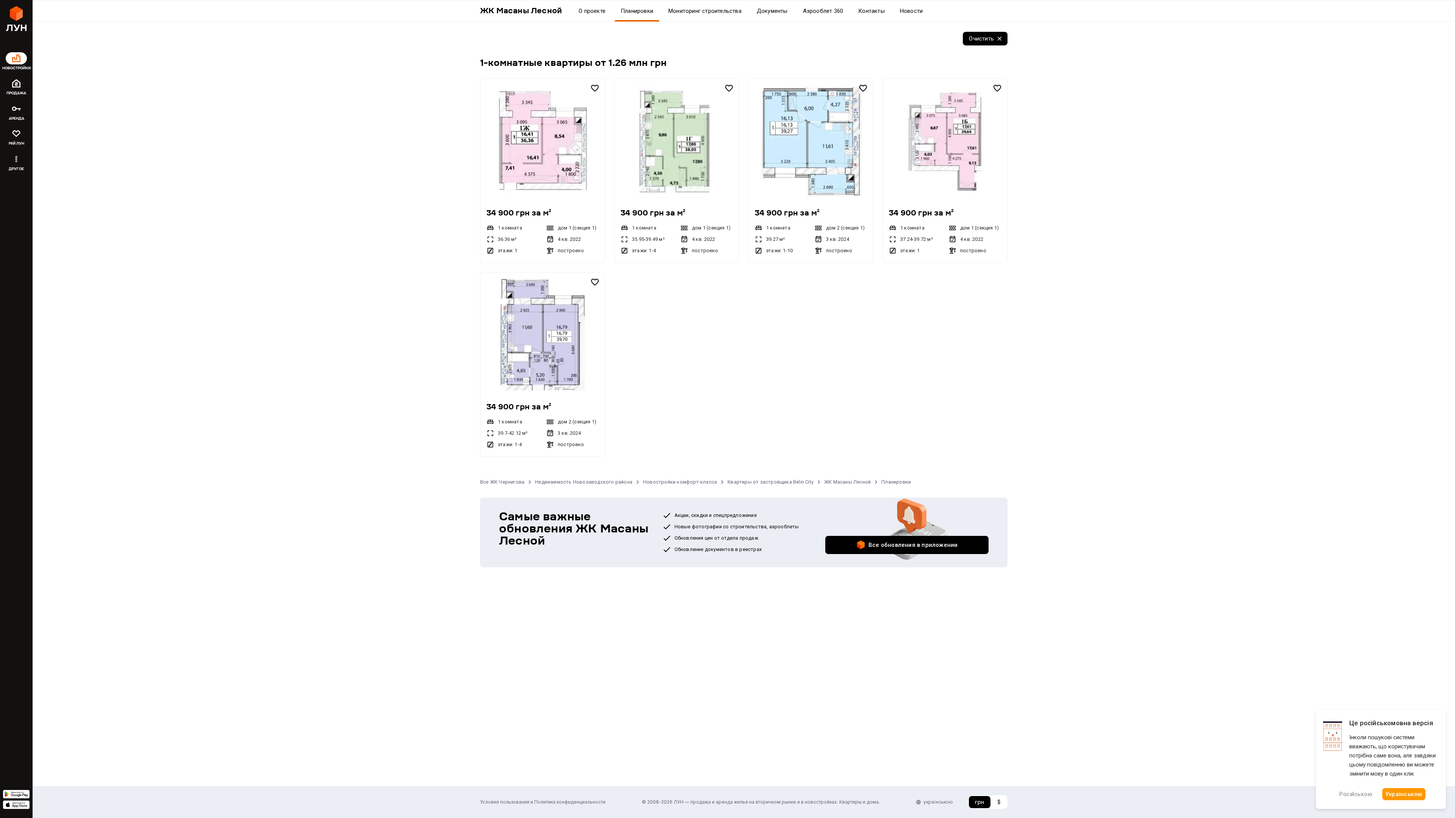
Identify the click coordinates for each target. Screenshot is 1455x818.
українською (938, 802)
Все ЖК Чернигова (502, 482)
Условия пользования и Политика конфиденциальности (542, 802)
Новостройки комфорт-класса (680, 482)
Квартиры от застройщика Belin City (771, 482)
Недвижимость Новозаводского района (583, 482)
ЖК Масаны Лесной (847, 482)
